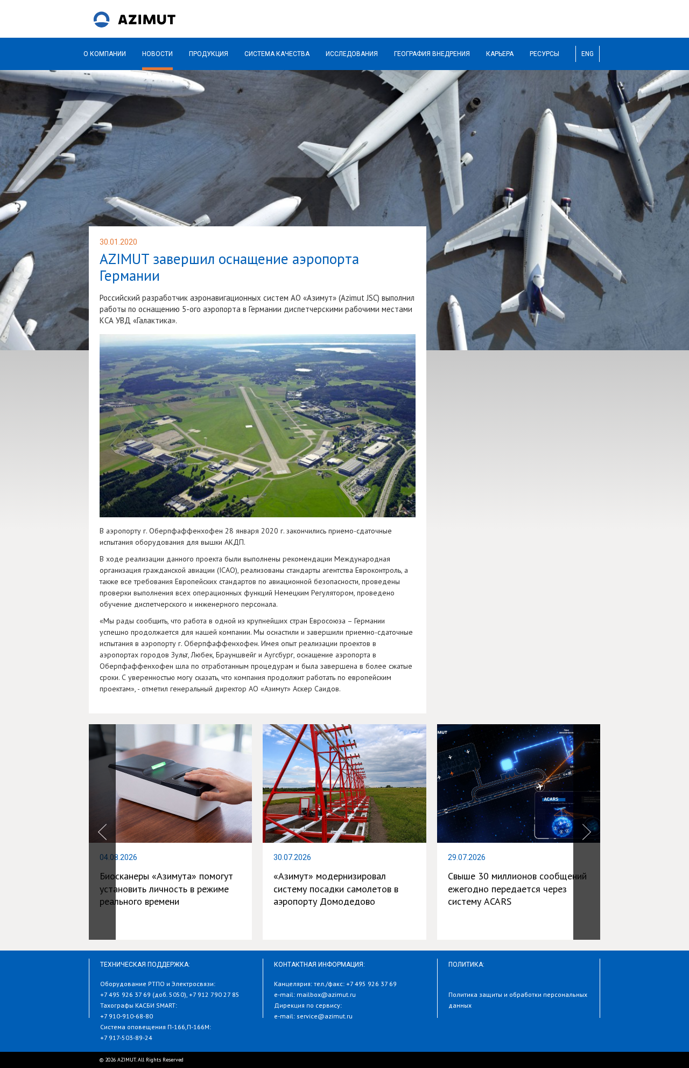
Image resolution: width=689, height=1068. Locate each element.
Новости (157, 54)
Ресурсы (544, 54)
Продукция (208, 54)
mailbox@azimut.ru (326, 994)
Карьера (500, 54)
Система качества (277, 54)
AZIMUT (134, 19)
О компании (104, 54)
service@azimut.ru (325, 1016)
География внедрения (432, 54)
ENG (587, 54)
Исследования (352, 54)
